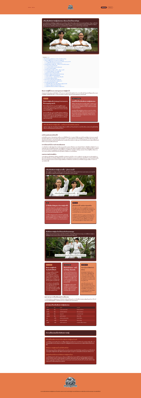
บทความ (33, 7)
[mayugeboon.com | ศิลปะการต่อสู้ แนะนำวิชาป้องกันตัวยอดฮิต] (70, 7)
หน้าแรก (29, 7)
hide (48, 57)
